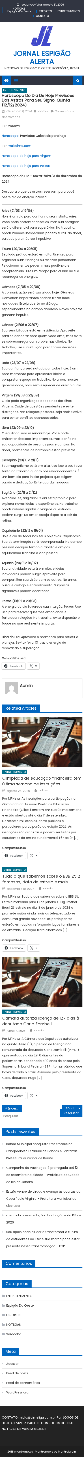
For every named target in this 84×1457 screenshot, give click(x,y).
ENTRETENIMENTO (69, 11)
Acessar (12, 1363)
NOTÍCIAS (19, 8)
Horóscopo (10, 136)
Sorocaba (13, 1334)
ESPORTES (45, 11)
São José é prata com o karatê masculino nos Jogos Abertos (74, 1108)
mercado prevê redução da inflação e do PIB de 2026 (43, 1219)
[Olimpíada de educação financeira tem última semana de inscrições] (42, 742)
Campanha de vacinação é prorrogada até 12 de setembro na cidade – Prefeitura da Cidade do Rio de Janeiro (43, 1175)
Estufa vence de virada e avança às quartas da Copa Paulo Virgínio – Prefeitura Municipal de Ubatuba (43, 1198)
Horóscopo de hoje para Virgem (26, 156)
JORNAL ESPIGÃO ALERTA (42, 57)
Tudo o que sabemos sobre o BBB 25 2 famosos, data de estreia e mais (41, 879)
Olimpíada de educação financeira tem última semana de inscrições (42, 781)
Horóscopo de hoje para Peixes (26, 166)
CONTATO (42, 16)
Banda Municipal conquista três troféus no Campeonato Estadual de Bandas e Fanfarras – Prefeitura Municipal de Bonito (43, 1151)
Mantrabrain (67, 1451)
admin (42, 111)
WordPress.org (17, 1392)
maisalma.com (19, 146)
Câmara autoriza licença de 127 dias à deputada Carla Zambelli (40, 1021)
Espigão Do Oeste (19, 11)
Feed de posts (17, 1373)
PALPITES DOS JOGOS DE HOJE (50, 1423)
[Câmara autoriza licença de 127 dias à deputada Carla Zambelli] (42, 982)
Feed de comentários (23, 1383)
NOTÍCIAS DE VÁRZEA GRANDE (24, 1429)
